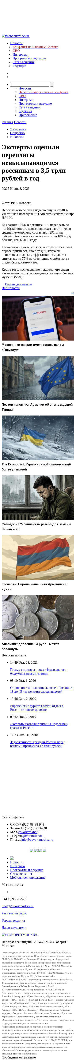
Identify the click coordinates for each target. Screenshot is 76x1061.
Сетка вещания (23, 62)
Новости (16, 43)
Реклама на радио (14, 913)
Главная (7, 122)
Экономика (18, 129)
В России (17, 137)
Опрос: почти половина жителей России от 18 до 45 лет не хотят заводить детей (41, 689)
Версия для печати (18, 284)
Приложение (28, 115)
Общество (17, 133)
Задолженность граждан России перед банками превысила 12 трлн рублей (37, 744)
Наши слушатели (14, 927)
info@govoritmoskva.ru (37, 839)
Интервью (20, 54)
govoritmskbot (27, 832)
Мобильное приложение (27, 877)
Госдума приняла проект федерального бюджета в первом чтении (38, 671)
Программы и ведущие (29, 58)
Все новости (11, 288)
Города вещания (13, 920)
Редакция (19, 66)
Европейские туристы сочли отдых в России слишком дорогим (37, 707)
